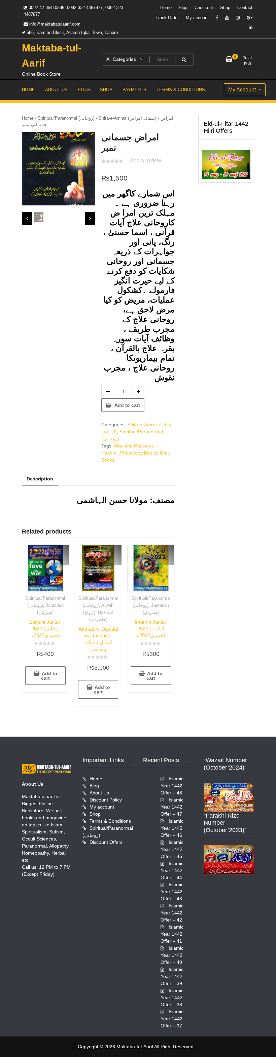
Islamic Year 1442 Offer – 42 (172, 913)
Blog (183, 7)
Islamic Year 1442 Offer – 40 (172, 955)
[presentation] (27, 218)
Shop (225, 7)
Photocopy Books (138, 453)
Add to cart (127, 405)
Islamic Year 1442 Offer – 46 (172, 828)
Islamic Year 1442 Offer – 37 (172, 1018)
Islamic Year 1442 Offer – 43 (172, 891)
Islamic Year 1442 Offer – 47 (172, 807)
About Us (99, 792)
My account (197, 17)
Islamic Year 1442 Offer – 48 (172, 785)
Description (40, 478)
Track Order (167, 17)
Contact (244, 7)
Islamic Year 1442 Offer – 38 (172, 997)
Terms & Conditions (110, 821)
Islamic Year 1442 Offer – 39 (172, 976)
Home (166, 7)
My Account (242, 89)
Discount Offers (106, 842)
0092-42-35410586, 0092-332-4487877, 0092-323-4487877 (74, 11)
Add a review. (146, 160)
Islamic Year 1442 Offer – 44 (172, 870)
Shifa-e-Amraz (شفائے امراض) (127, 118)
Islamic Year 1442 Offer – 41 (172, 934)
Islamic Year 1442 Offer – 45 (172, 849)
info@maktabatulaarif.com (54, 24)
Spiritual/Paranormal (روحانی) (66, 118)
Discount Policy (106, 799)
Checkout (204, 7)
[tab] (40, 479)
